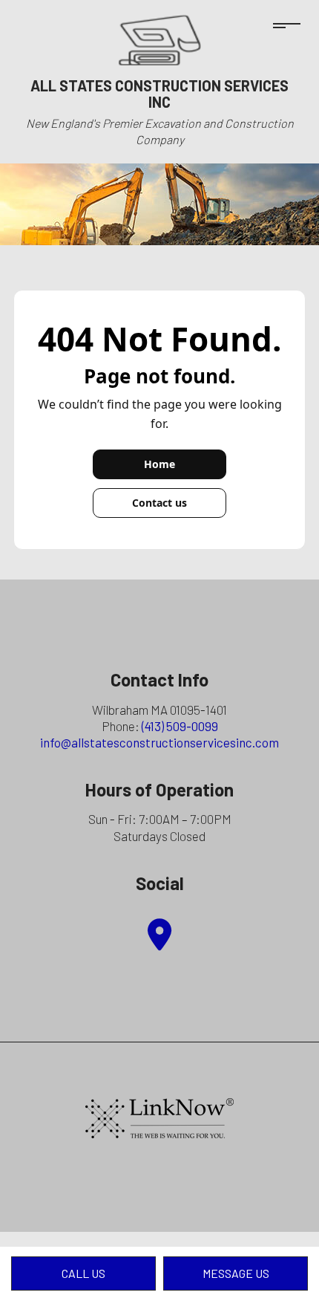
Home (159, 464)
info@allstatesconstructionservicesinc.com (159, 742)
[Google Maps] (159, 942)
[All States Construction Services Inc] (159, 38)
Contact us (159, 503)
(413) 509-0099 (180, 725)
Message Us (236, 1273)
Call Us (83, 1273)
